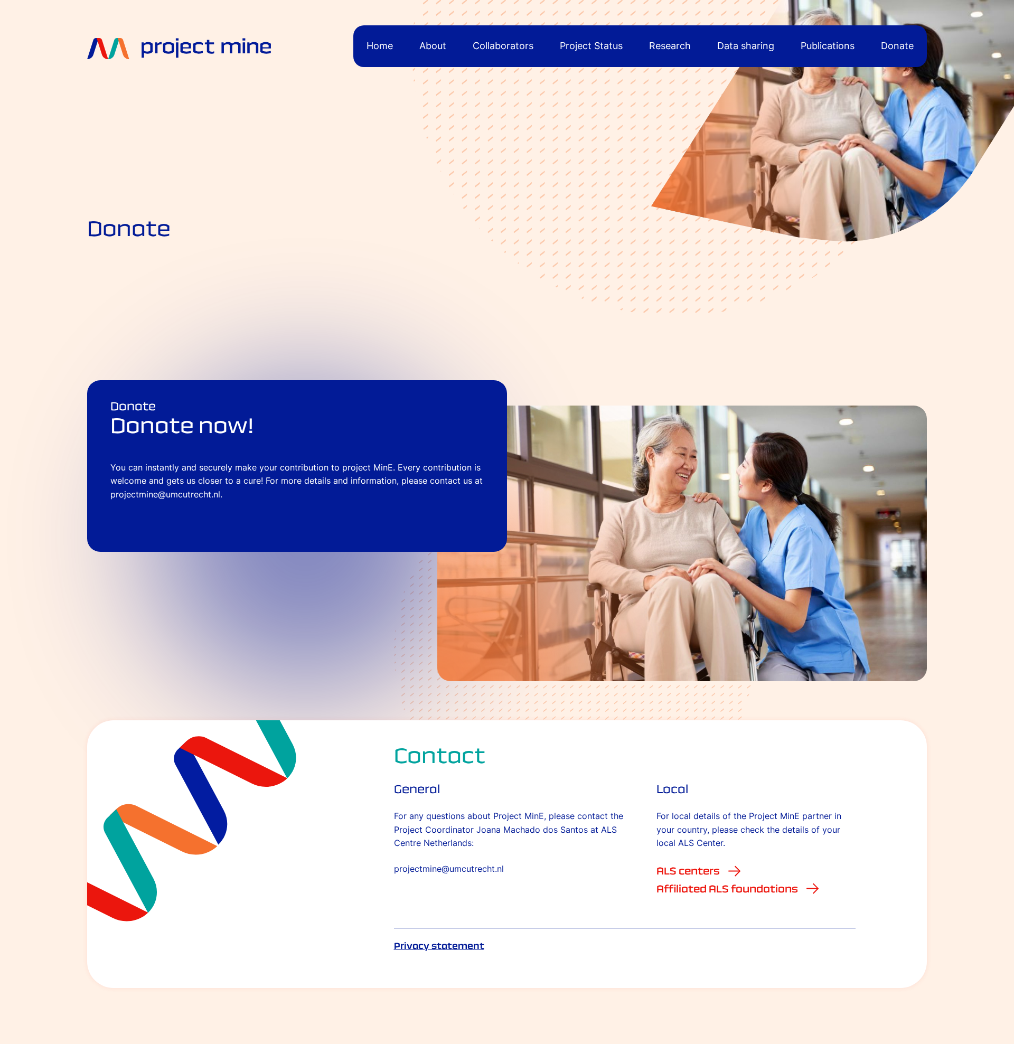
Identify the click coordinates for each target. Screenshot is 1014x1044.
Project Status (591, 45)
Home (380, 45)
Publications (828, 45)
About (432, 45)
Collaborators (503, 45)
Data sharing (745, 45)
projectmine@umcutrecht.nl (449, 869)
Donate (897, 45)
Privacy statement (439, 945)
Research (670, 45)
